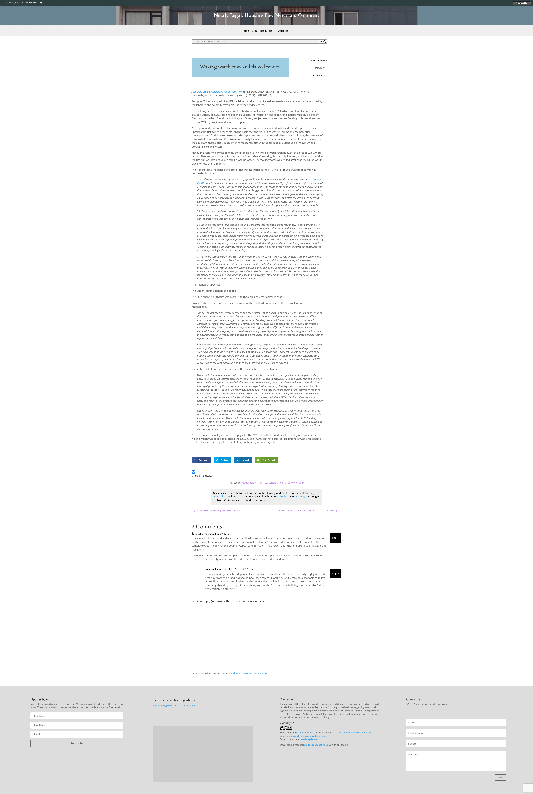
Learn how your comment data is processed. (249, 673)
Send (500, 777)
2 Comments (319, 75)
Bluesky (300, 496)
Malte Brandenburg (314, 744)
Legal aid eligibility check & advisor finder (174, 705)
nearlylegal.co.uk (309, 739)
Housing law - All (252, 482)
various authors (304, 732)
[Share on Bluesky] (193, 473)
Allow (522, 3)
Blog (254, 31)
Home (245, 31)
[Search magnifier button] (325, 41)
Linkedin (281, 496)
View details (33, 3)
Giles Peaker (320, 60)
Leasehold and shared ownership (284, 482)
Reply (335, 537)
